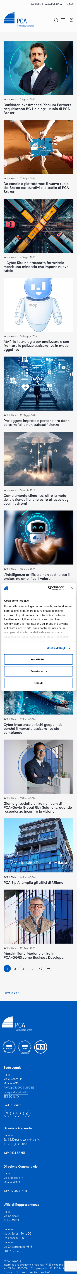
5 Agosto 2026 (27, 99)
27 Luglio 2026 (27, 178)
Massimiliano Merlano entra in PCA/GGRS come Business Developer (34, 955)
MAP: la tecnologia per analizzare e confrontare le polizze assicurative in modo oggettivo (37, 345)
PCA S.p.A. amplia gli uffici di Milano (33, 882)
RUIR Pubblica (58, 1268)
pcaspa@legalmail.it (16, 1092)
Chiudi (38, 682)
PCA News (10, 99)
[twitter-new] (7, 1113)
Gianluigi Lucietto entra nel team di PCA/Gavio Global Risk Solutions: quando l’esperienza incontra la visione (38, 807)
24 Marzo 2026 (27, 877)
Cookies (20, 1272)
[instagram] (26, 1113)
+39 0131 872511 (15, 1152)
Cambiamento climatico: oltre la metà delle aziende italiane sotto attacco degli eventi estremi (37, 499)
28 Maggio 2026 (28, 336)
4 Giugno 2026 (27, 257)
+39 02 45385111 (15, 1191)
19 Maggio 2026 (28, 415)
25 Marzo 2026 (27, 798)
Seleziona (36, 671)
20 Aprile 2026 (27, 569)
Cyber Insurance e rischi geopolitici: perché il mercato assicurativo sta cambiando (33, 728)
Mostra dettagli (56, 647)
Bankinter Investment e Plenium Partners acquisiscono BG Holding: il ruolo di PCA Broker (37, 108)
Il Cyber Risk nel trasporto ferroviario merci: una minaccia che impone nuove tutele (36, 266)
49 (41, 968)
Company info (39, 1268)
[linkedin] (17, 1113)
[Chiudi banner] (71, 588)
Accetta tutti (38, 659)
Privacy (8, 1272)
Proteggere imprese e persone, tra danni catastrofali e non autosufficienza (37, 422)
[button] (63, 19)
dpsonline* (44, 1272)
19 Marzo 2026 (27, 948)
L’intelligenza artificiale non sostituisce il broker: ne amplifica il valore (37, 576)
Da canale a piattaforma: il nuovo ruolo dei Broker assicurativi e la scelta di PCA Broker (36, 187)
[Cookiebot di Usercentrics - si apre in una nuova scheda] (48, 588)
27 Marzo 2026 (27, 719)
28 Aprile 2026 (27, 490)
